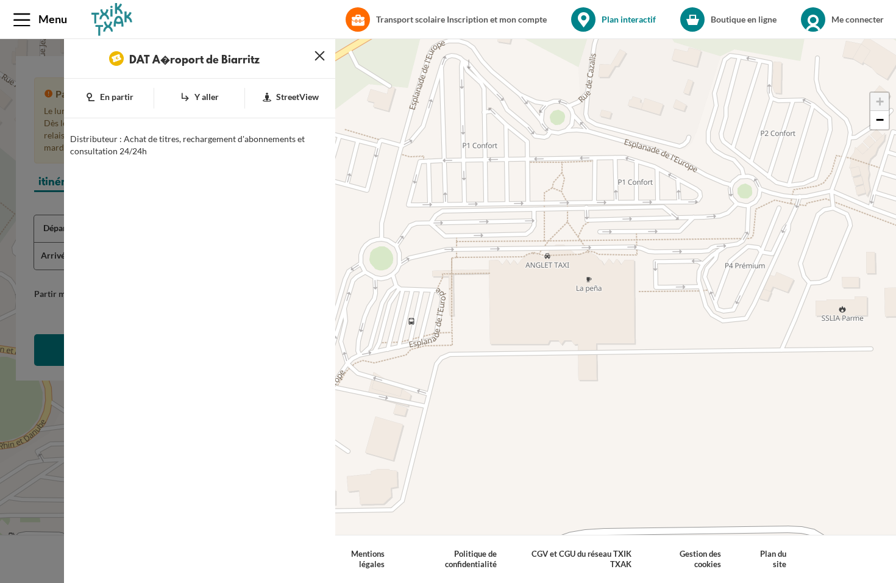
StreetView (297, 96)
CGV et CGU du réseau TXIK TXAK (581, 559)
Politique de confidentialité (471, 559)
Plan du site (773, 559)
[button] (42, 19)
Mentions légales (368, 559)
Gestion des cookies (700, 559)
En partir (116, 96)
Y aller (206, 96)
